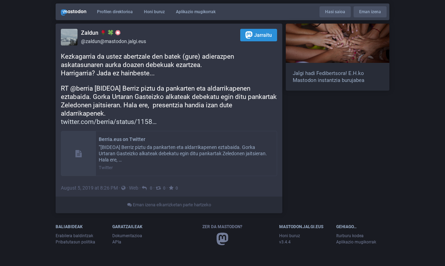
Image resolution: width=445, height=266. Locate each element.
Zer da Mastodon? (222, 226)
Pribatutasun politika (75, 242)
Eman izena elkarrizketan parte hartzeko (171, 204)
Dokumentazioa (127, 235)
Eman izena (370, 11)
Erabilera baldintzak (74, 235)
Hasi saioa (335, 11)
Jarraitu (263, 35)
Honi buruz (154, 11)
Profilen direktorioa (115, 11)
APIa (116, 242)
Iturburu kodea (350, 235)
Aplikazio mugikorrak (196, 11)
